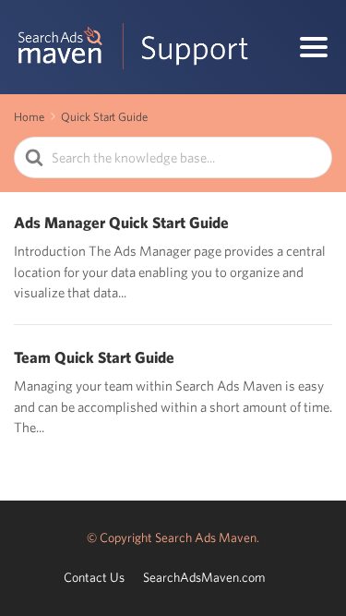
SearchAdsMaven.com (204, 577)
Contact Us (94, 577)
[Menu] (314, 47)
